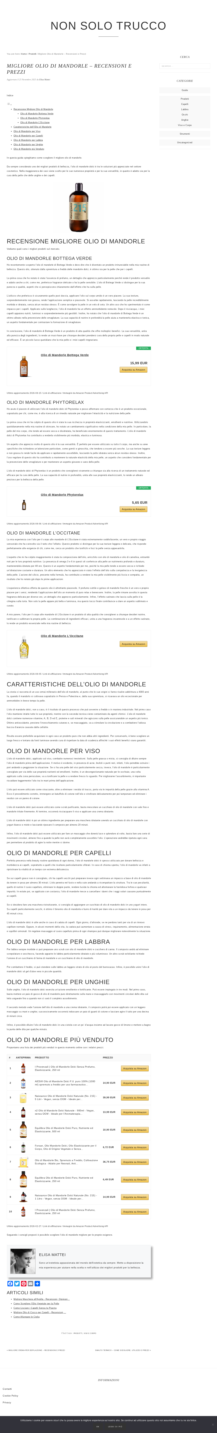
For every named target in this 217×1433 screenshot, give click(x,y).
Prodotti (78, 1333)
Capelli (185, 104)
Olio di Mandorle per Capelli (28, 135)
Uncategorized (184, 142)
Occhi (185, 114)
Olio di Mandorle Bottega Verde (36, 113)
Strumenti (185, 134)
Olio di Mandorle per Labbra (28, 140)
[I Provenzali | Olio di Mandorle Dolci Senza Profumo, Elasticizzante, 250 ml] (23, 1068)
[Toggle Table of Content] (9, 105)
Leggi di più (115, 1427)
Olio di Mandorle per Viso (27, 131)
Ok (97, 1427)
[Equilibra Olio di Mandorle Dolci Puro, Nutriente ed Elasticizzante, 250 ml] (23, 1179)
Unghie (185, 120)
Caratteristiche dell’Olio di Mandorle (33, 127)
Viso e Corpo (90, 1333)
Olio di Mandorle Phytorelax (35, 118)
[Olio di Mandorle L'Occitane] (23, 647)
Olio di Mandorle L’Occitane (35, 122)
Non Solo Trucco (109, 26)
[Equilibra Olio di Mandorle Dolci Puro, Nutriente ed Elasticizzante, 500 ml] (23, 1129)
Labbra (184, 109)
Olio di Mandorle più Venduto (29, 149)
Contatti (7, 1389)
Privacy (7, 1402)
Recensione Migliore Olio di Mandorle (33, 109)
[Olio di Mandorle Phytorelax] (23, 501)
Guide (185, 90)
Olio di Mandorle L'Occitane (62, 636)
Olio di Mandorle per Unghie (28, 144)
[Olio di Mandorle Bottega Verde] (23, 366)
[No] (212, 1424)
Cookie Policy (10, 1395)
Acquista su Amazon (133, 369)
